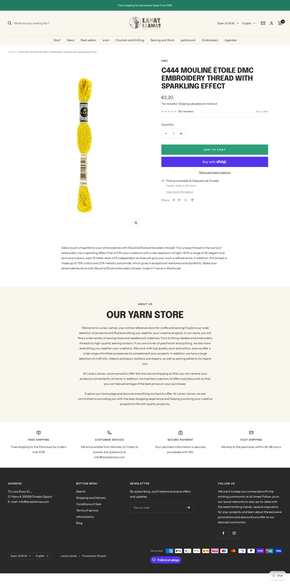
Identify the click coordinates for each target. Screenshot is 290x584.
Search (81, 491)
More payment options (214, 172)
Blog (79, 523)
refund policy (85, 517)
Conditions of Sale (88, 504)
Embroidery (210, 40)
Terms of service (87, 510)
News (70, 40)
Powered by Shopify (94, 555)
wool (105, 40)
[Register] (188, 507)
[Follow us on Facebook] (223, 533)
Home (11, 51)
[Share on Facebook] (174, 200)
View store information (179, 191)
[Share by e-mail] (192, 200)
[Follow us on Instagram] (234, 533)
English (246, 23)
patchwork (188, 40)
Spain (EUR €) (226, 23)
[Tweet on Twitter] (185, 200)
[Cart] (280, 23)
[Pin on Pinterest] (179, 200)
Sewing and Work (162, 40)
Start (57, 40)
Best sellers (88, 40)
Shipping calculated (190, 103)
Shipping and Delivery (91, 498)
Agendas (231, 40)
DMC (164, 60)
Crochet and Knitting (129, 40)
